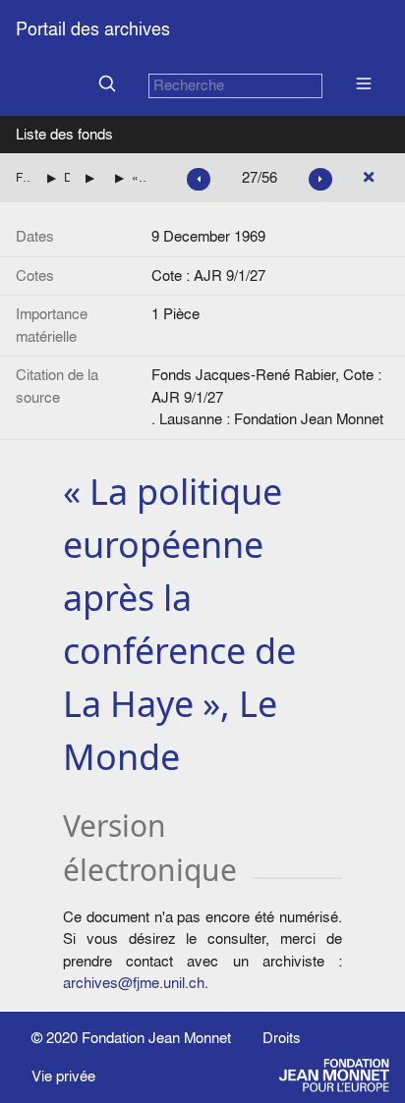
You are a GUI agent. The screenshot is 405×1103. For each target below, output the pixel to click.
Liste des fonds (64, 134)
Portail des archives (93, 29)
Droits (281, 1037)
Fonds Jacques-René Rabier (23, 177)
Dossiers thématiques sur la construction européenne (67, 177)
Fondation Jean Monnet (156, 1037)
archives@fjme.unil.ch (133, 982)
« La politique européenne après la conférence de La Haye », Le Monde (139, 177)
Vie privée (63, 1076)
